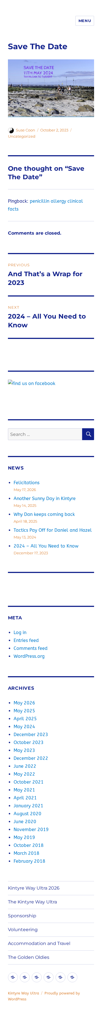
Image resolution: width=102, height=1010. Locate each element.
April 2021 (25, 798)
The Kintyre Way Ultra (32, 902)
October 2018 (29, 845)
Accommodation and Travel (39, 943)
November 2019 (31, 829)
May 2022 (24, 774)
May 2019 (24, 837)
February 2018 (29, 861)
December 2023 (31, 734)
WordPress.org (29, 656)
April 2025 (25, 718)
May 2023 (24, 750)
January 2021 (28, 805)
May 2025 (24, 710)
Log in (20, 632)
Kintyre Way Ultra (23, 993)
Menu (84, 20)
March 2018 (26, 853)
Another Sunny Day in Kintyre (45, 498)
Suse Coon (25, 130)
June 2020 (25, 821)
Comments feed (31, 648)
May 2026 (24, 703)
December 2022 (31, 758)
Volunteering (23, 929)
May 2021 (24, 790)
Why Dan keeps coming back (44, 514)
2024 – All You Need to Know (46, 546)
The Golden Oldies (28, 957)
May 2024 (24, 726)
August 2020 (27, 813)
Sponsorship (22, 915)
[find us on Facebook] (51, 384)
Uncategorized (21, 136)
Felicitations (26, 482)
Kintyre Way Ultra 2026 (34, 888)
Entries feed (26, 640)
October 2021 (29, 782)
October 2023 (29, 742)
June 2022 (25, 766)
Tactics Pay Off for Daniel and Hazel (53, 530)
